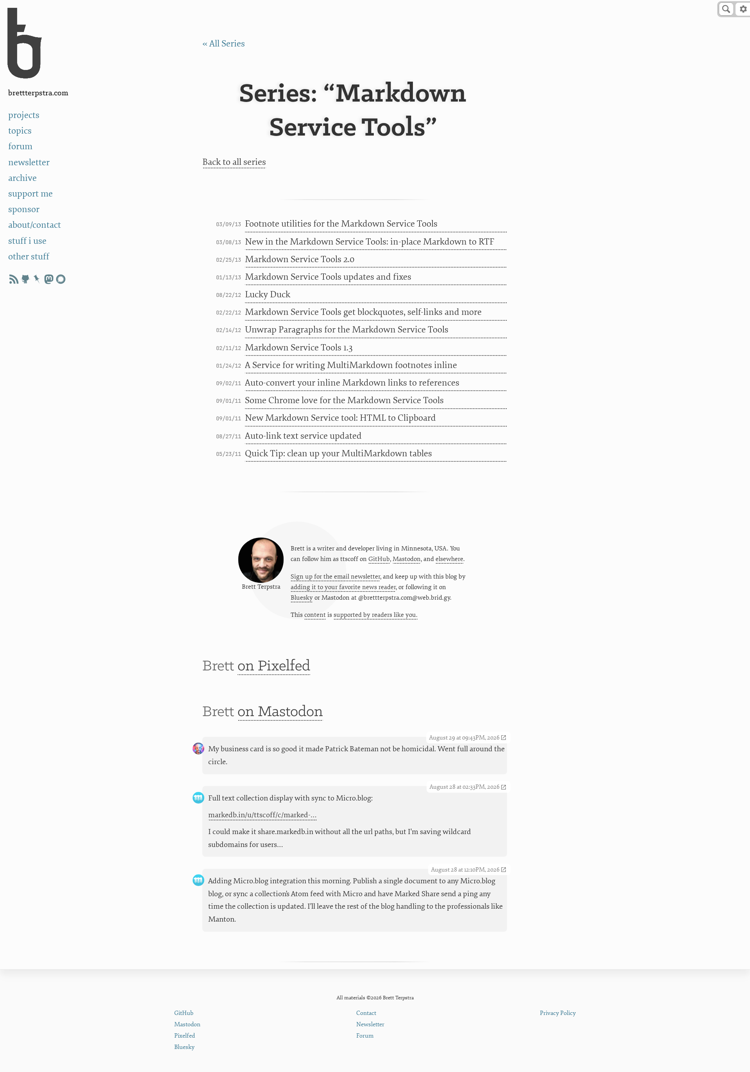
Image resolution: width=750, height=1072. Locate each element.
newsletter (29, 162)
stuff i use (27, 241)
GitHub (379, 559)
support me (30, 193)
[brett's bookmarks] (37, 279)
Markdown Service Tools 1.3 (299, 347)
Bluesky (302, 598)
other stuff (28, 256)
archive (22, 178)
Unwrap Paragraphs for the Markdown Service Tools (346, 329)
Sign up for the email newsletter (335, 577)
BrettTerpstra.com (38, 93)
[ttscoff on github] (25, 279)
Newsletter (370, 1024)
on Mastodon (280, 712)
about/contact (34, 224)
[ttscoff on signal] (60, 279)
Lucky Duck (267, 294)
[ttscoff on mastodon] (49, 279)
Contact (366, 1013)
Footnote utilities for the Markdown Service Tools (341, 223)
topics (20, 130)
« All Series (223, 43)
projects (23, 115)
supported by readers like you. (376, 615)
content (315, 615)
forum (20, 146)
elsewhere (449, 559)
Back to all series (234, 162)
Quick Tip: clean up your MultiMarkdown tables (338, 453)
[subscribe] (14, 279)
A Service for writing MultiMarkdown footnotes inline (351, 365)
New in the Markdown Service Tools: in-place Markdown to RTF (369, 241)
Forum (365, 1036)
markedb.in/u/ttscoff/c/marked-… (262, 815)
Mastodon (407, 559)
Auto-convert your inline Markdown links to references (352, 382)
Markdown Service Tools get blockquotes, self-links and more (363, 312)
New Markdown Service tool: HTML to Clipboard (340, 417)
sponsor (23, 209)
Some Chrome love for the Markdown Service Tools (344, 400)
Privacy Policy (558, 1013)
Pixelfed (184, 1036)
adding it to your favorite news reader (343, 587)
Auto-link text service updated (303, 435)
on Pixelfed (274, 666)
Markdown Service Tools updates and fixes (328, 276)
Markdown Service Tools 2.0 (300, 259)
